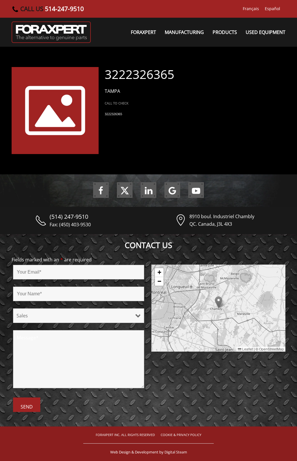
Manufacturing (184, 32)
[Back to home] (51, 32)
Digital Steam (175, 452)
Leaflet (247, 348)
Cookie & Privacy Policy (181, 435)
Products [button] (225, 32)
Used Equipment (265, 32)
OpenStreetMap (271, 348)
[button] (218, 302)
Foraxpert (143, 32)
